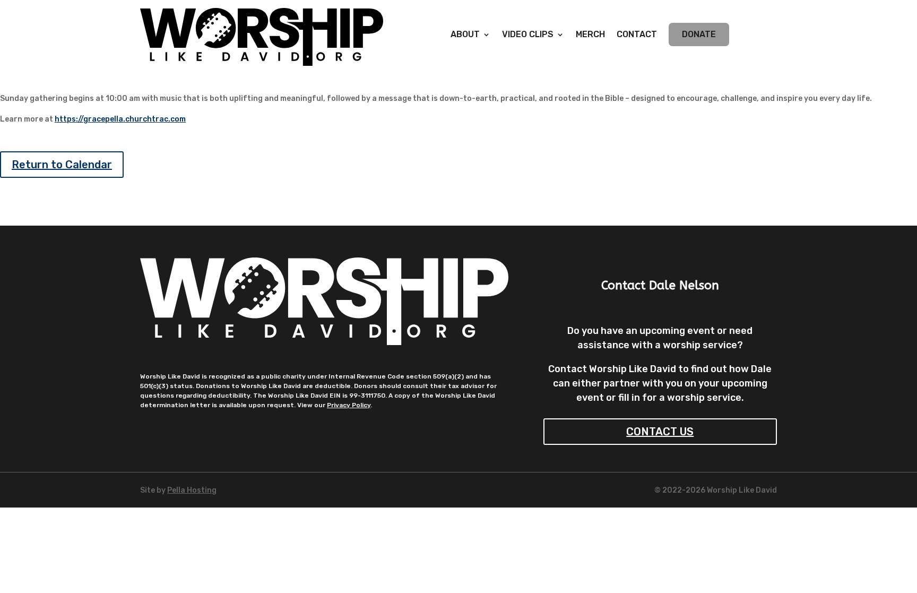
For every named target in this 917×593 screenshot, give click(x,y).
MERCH (590, 35)
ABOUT (465, 35)
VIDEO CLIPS (527, 35)
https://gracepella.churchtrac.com (120, 119)
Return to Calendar (62, 164)
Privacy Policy (348, 405)
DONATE (699, 34)
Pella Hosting (192, 490)
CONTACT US (660, 431)
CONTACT (637, 35)
